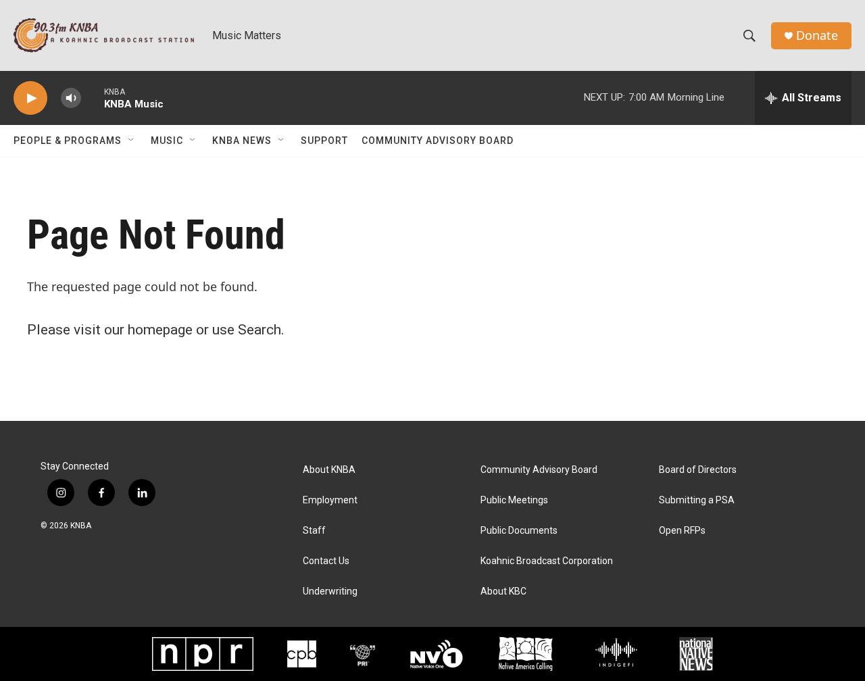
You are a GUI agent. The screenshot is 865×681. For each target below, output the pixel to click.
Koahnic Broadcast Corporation (546, 561)
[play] (30, 98)
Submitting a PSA (697, 500)
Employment (330, 500)
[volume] (70, 98)
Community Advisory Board (438, 140)
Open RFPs (682, 531)
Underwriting (330, 591)
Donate (817, 35)
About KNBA (329, 470)
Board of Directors (698, 470)
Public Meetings (514, 500)
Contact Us (326, 561)
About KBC (503, 591)
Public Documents (519, 531)
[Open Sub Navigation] (131, 140)
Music (167, 140)
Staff (314, 531)
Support (324, 140)
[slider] (93, 98)
